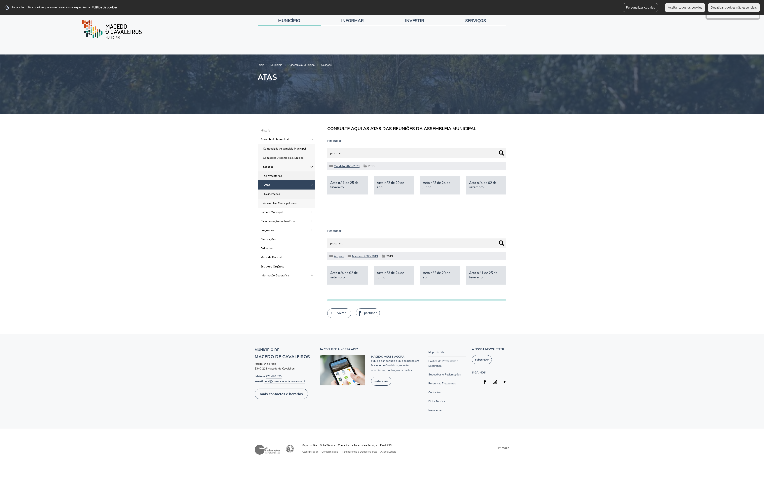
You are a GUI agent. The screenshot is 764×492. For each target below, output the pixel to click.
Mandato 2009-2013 (365, 256)
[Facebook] (484, 381)
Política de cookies (105, 7)
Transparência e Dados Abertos (359, 452)
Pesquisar (334, 141)
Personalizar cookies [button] (640, 7)
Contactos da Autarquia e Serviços (357, 445)
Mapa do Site (309, 445)
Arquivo (339, 256)
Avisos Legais (388, 452)
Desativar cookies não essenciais (734, 7)
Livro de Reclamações (267, 450)
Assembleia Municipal (301, 65)
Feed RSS (386, 445)
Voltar (341, 313)
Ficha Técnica (327, 445)
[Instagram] (494, 381)
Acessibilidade (290, 449)
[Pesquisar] (501, 153)
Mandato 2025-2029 (347, 166)
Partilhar (370, 313)
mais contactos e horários (281, 393)
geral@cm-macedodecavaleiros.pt (284, 381)
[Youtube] (504, 381)
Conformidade (330, 452)
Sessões (326, 65)
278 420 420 (274, 376)
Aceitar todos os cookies (685, 7)
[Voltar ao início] (112, 29)
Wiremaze (502, 448)
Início (261, 65)
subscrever (482, 360)
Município (276, 65)
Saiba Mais (381, 381)
